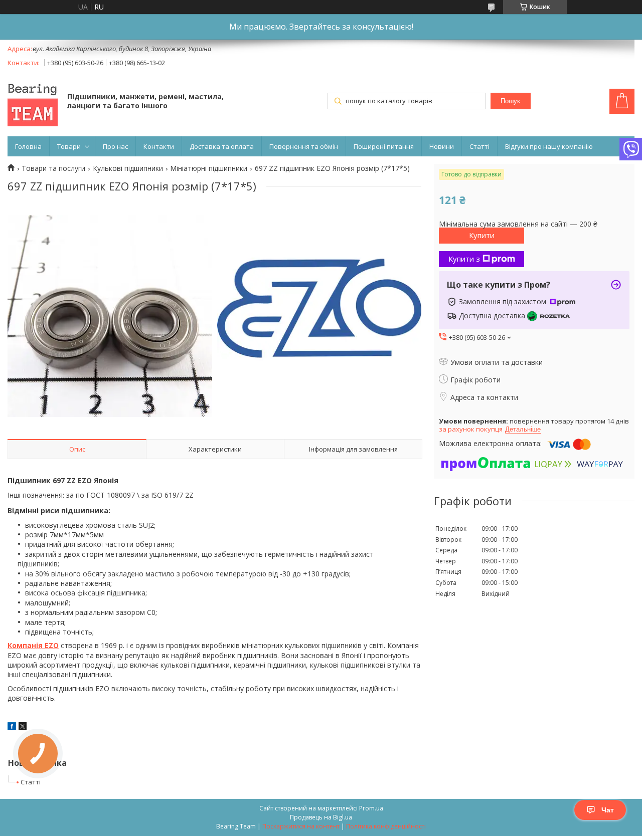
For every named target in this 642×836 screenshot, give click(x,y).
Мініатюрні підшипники (208, 168)
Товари (69, 146)
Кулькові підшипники (128, 168)
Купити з (464, 259)
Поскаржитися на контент (301, 826)
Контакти (158, 146)
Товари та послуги (53, 168)
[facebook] (12, 727)
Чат (607, 810)
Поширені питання (384, 146)
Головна (28, 146)
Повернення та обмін (303, 146)
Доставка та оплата (222, 146)
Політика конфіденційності (386, 826)
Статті (479, 146)
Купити (482, 235)
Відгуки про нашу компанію (549, 146)
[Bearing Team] (33, 102)
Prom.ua (371, 808)
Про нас (115, 146)
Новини (441, 146)
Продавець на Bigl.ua (321, 817)
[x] (23, 727)
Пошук (510, 101)
